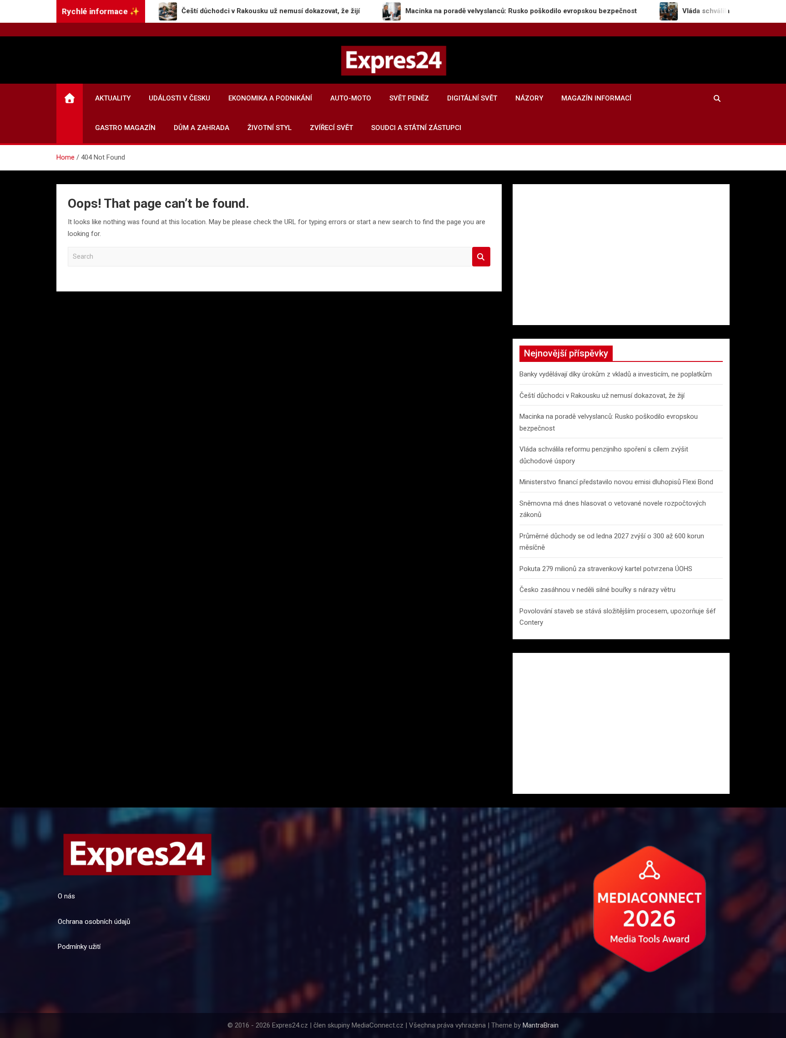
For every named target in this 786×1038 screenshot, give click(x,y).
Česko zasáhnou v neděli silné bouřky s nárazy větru (597, 590)
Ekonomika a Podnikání (270, 98)
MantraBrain (541, 1025)
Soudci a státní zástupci (416, 128)
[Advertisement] (621, 254)
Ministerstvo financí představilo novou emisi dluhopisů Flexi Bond (616, 482)
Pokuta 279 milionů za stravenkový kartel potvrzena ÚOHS (605, 569)
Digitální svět (472, 98)
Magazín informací (596, 98)
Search (481, 256)
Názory (529, 98)
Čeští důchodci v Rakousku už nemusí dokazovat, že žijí (602, 395)
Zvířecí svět (331, 128)
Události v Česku (179, 98)
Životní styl (269, 128)
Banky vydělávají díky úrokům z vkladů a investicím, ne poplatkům (615, 374)
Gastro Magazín (125, 128)
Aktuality (113, 98)
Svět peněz (409, 98)
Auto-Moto (350, 98)
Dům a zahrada (201, 128)
